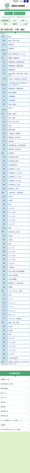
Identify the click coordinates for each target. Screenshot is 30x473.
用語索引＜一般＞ (13, 188)
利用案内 (5, 24)
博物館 (10, 287)
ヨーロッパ (11, 303)
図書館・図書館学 (13, 58)
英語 (9, 204)
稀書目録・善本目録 (14, 137)
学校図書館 (11, 96)
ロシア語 (11, 224)
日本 (9, 295)
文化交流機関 (12, 279)
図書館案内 (15, 24)
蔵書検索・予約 (5, 379)
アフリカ (11, 306)
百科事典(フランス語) (14, 173)
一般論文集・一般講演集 (15, 192)
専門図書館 (11, 100)
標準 (21, 1)
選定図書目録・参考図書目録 (17, 145)
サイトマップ (25, 17)
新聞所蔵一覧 (4, 416)
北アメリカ (11, 310)
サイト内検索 (17, 17)
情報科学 (11, 44)
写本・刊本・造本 (13, 121)
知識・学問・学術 (13, 40)
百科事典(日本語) (13, 157)
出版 (9, 125)
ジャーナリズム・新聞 (15, 291)
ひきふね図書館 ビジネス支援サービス (11, 420)
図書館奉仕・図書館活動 (15, 88)
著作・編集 (11, 117)
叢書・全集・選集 (13, 322)
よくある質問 (25, 24)
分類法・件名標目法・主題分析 (17, 79)
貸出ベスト (4, 393)
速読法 (10, 108)
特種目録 (11, 141)
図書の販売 (11, 129)
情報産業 (11, 48)
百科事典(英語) (12, 165)
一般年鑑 (11, 267)
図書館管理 (11, 69)
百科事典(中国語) (13, 161)
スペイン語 (11, 216)
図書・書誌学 (12, 113)
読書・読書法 (12, 104)
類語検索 (3, 406)
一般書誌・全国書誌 (14, 133)
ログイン (9, 13)
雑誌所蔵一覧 (4, 411)
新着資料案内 (4, 388)
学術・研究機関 (13, 275)
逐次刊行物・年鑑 (13, 232)
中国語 (10, 200)
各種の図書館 (12, 92)
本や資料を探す (5, 20)
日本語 (10, 196)
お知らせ (15, 20)
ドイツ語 (11, 208)
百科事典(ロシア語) (14, 184)
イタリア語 (11, 220)
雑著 (9, 228)
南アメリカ (11, 314)
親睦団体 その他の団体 (15, 283)
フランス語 (11, 212)
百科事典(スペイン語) (14, 176)
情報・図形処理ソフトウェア (17, 54)
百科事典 (11, 153)
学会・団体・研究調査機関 (16, 271)
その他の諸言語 (13, 358)
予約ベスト (4, 397)
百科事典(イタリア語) (14, 180)
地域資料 (3, 425)
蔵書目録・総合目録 (14, 149)
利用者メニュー (24, 20)
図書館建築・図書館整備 (15, 65)
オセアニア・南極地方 (15, 318)
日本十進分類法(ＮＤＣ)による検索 (10, 429)
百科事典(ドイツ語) (14, 169)
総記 (9, 36)
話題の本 (3, 402)
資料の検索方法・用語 (7, 384)
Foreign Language (7, 17)
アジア (10, 299)
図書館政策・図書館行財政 (16, 62)
